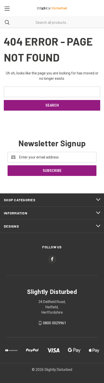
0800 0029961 (54, 323)
